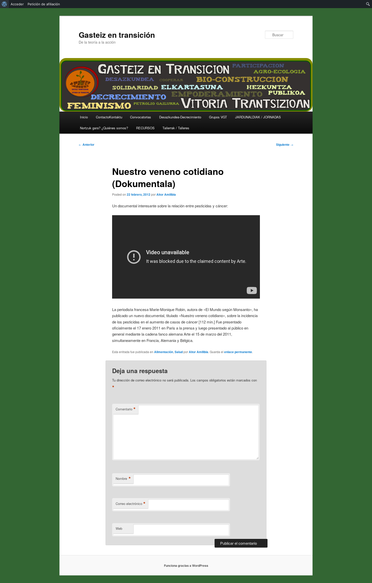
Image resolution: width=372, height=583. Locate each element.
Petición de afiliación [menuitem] (44, 4)
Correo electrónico (131, 504)
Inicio (84, 117)
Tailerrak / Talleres (175, 127)
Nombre (123, 479)
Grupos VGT (218, 117)
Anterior (86, 144)
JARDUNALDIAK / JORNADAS (258, 117)
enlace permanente (238, 352)
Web (119, 528)
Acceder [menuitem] (17, 4)
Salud (179, 352)
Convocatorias (140, 117)
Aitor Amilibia (166, 194)
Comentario (126, 409)
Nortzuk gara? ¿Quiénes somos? (104, 127)
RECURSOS (145, 127)
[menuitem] (4, 4)
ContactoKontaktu (109, 117)
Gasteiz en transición (117, 34)
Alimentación (163, 352)
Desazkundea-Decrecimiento (180, 117)
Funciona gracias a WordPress (186, 565)
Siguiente (284, 144)
